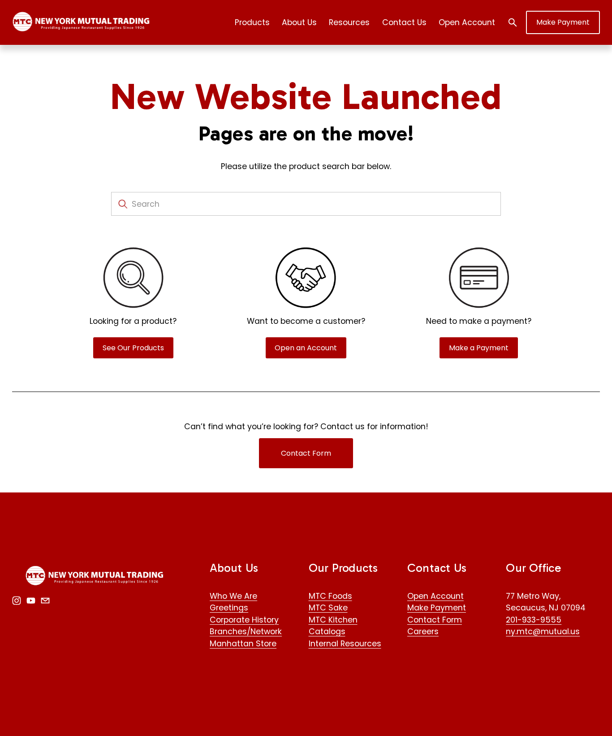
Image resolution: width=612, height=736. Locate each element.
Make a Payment (479, 348)
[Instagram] (16, 600)
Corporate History (244, 619)
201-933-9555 (533, 619)
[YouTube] (30, 600)
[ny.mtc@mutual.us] (45, 600)
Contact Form (306, 453)
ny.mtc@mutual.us (543, 631)
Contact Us (404, 22)
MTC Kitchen (333, 619)
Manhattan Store (243, 643)
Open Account (467, 22)
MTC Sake (328, 607)
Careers (423, 631)
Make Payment (563, 22)
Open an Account (306, 348)
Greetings (229, 607)
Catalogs (327, 631)
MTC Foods (330, 595)
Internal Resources (345, 643)
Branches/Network (246, 631)
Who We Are (233, 595)
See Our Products (133, 348)
